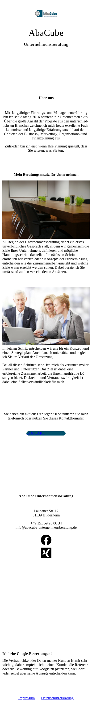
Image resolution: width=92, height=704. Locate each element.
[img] (46, 14)
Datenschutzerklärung (57, 698)
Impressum (26, 698)
